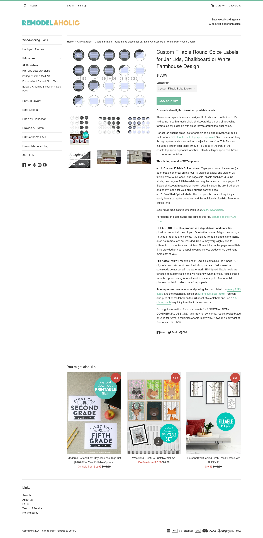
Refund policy (30, 512)
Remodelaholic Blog (35, 146)
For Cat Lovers (31, 101)
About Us (28, 155)
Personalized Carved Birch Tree (40, 81)
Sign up (82, 5)
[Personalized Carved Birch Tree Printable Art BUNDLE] (213, 413)
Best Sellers (30, 110)
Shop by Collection (34, 119)
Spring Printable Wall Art (36, 76)
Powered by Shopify (66, 530)
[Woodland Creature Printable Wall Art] (154, 413)
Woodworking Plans (42, 40)
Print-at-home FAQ (34, 137)
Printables (41, 58)
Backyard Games (33, 49)
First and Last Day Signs (36, 70)
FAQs (25, 504)
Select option (163, 82)
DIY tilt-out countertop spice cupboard (193, 137)
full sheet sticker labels (211, 293)
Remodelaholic (48, 530)
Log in (70, 5)
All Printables (30, 65)
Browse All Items (33, 128)
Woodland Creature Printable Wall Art (153, 458)
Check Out (235, 5)
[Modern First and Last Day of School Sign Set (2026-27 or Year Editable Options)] (94, 413)
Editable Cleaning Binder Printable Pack (41, 88)
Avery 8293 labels (212, 209)
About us (27, 499)
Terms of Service (32, 508)
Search (26, 495)
